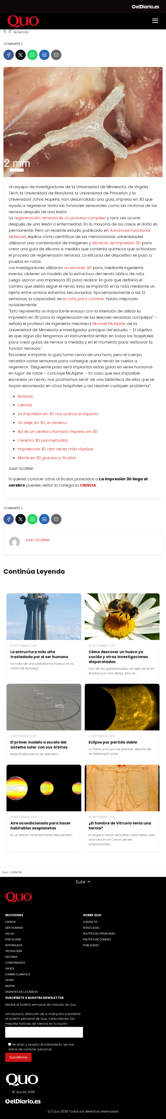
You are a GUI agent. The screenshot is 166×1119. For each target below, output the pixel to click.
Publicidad (91, 945)
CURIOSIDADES (15, 962)
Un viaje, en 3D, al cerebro (42, 422)
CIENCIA (10, 922)
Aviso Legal (91, 927)
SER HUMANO (14, 927)
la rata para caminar (84, 298)
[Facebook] (8, 55)
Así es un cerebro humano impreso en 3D (57, 431)
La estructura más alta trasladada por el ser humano (39, 654)
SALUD (9, 933)
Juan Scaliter (37, 539)
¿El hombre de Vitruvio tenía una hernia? (120, 826)
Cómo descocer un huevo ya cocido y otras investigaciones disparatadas (118, 657)
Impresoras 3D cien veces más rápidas (55, 449)
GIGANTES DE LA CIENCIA (21, 991)
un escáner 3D (78, 267)
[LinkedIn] (44, 55)
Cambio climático (17, 974)
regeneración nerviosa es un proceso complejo (60, 218)
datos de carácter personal (29, 1049)
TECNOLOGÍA (13, 951)
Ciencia (25, 405)
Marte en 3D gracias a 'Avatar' (47, 457)
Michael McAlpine (108, 323)
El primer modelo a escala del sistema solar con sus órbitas (39, 745)
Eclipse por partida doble (113, 742)
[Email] (56, 55)
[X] (20, 55)
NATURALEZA (13, 945)
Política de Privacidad (99, 933)
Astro (9, 980)
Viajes (9, 968)
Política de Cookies (97, 939)
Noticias (25, 396)
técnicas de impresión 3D (116, 243)
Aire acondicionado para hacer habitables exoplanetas (40, 826)
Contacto (90, 922)
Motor (10, 986)
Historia (11, 956)
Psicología (13, 939)
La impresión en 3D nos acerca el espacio (58, 413)
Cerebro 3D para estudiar (43, 440)
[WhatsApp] (32, 55)
